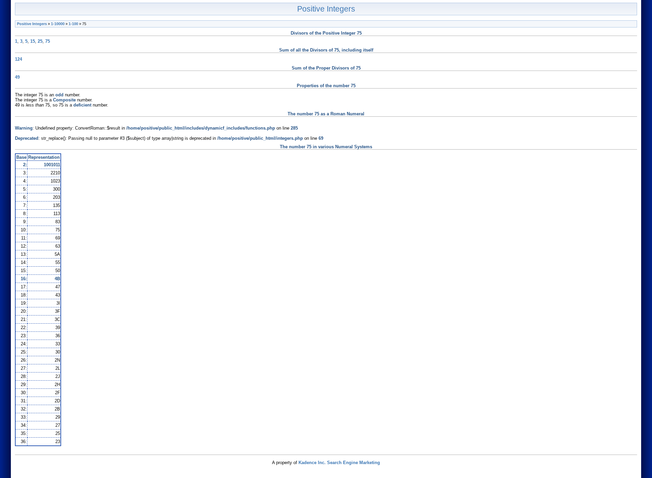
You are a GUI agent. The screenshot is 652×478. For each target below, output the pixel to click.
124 (18, 59)
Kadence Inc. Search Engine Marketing (339, 462)
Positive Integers (326, 8)
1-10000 (58, 24)
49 (17, 77)
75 (47, 41)
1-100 (73, 24)
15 (32, 41)
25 (40, 41)
